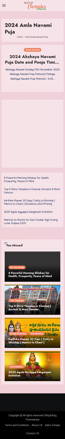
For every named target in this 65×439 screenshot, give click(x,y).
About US (37, 425)
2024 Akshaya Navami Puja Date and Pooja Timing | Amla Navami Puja (32, 62)
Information (36, 333)
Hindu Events (32, 49)
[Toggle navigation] (4, 5)
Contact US (32, 433)
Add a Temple (52, 425)
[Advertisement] (32, 134)
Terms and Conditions (17, 425)
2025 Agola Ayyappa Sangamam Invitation (28, 211)
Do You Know (17, 267)
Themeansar (32, 419)
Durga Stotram (18, 333)
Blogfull (49, 415)
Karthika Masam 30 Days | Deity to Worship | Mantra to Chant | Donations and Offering (29, 202)
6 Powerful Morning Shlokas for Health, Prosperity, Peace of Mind (26, 179)
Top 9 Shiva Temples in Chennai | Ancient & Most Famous (29, 307)
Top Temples (17, 300)
